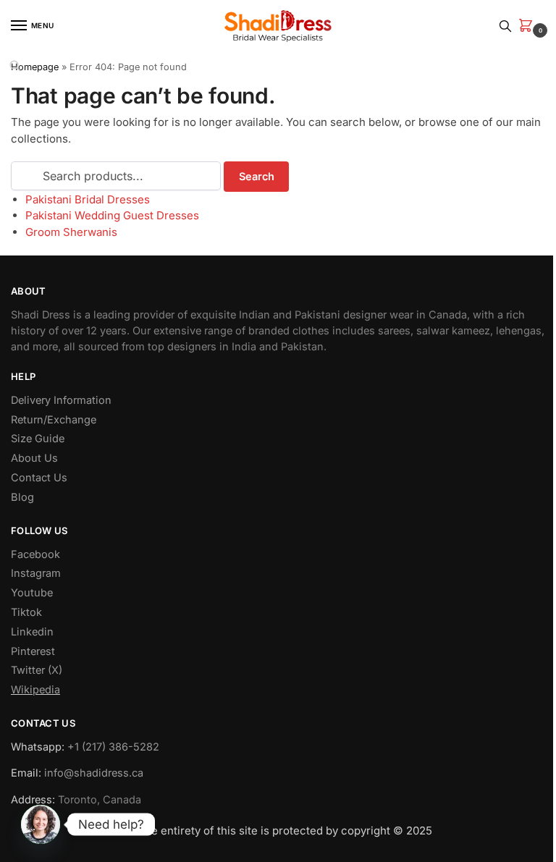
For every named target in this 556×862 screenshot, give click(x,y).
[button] (528, 26)
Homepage (35, 67)
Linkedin (32, 631)
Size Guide (37, 438)
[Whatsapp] (40, 824)
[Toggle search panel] (505, 25)
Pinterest (33, 651)
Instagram (36, 573)
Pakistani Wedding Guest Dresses (112, 215)
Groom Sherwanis (71, 232)
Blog (22, 497)
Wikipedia (35, 689)
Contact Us (39, 477)
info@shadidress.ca (93, 772)
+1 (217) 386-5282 (113, 746)
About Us (34, 458)
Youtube (32, 592)
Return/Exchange (53, 419)
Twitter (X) (36, 670)
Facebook (35, 554)
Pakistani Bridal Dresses (87, 199)
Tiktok (26, 612)
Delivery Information (61, 400)
